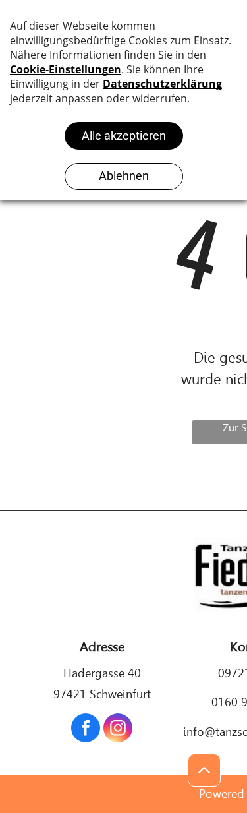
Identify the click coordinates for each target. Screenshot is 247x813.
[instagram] (117, 729)
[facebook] (85, 729)
